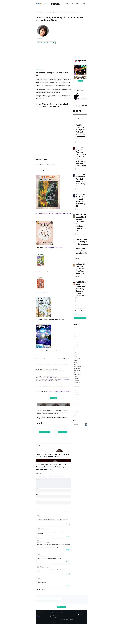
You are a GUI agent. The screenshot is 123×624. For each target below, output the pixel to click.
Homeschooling (76, 346)
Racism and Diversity (77, 366)
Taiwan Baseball (76, 378)
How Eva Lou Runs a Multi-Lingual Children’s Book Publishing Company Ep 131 (81, 222)
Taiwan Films (76, 390)
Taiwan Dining (76, 386)
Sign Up (80, 317)
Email (37, 494)
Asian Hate (51, 616)
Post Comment (66, 511)
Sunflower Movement (77, 374)
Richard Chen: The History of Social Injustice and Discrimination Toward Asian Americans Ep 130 (82, 247)
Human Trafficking (77, 348)
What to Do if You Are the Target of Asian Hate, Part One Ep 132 (81, 200)
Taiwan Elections (77, 388)
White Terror (76, 413)
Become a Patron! (39, 69)
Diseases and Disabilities (78, 342)
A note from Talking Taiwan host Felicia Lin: (45, 63)
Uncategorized (76, 411)
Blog (37, 615)
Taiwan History (76, 394)
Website (37, 500)
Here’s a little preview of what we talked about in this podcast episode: (51, 64)
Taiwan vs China (76, 409)
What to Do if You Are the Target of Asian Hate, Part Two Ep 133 (81, 180)
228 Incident (51, 614)
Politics (75, 364)
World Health (76, 415)
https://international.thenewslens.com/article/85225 (60, 391)
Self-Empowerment (77, 370)
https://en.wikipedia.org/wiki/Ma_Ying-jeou (61, 358)
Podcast (75, 362)
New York (75, 356)
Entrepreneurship (77, 344)
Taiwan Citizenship (77, 382)
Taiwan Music (76, 398)
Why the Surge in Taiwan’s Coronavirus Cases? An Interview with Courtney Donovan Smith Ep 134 (81, 156)
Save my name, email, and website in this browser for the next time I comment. (52, 508)
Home (37, 614)
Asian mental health (77, 334)
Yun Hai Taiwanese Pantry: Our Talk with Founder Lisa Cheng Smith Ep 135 (81, 132)
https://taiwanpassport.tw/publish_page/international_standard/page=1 (50, 370)
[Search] (86, 424)
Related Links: (39, 66)
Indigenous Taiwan (77, 350)
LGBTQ (75, 352)
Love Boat (75, 354)
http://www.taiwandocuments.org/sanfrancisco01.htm (57, 386)
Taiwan (75, 376)
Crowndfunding (76, 340)
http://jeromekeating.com (52, 164)
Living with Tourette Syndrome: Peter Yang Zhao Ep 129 (80, 268)
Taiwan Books (76, 380)
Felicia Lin (42, 528)
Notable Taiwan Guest (77, 358)
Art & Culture (52, 615)
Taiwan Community (77, 384)
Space (75, 372)
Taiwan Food (76, 392)
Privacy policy (39, 616)
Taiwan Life (76, 396)
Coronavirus (76, 338)
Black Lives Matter (77, 336)
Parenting (75, 360)
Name (37, 488)
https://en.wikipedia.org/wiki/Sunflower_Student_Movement (58, 364)
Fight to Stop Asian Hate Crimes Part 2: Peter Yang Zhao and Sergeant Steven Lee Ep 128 (81, 290)
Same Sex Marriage (77, 368)
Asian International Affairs (54, 617)
